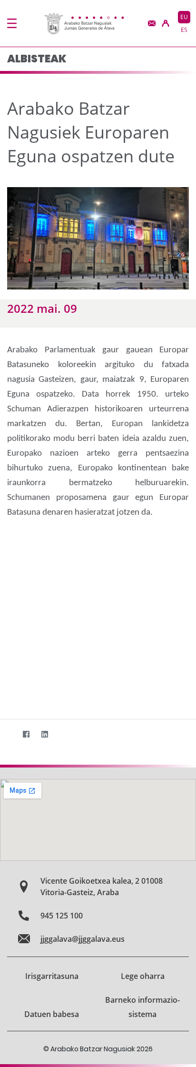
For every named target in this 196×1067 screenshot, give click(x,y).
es (184, 30)
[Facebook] (26, 734)
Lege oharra (143, 976)
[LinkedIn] (44, 734)
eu (184, 17)
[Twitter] (7, 734)
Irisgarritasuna (51, 976)
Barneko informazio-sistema (142, 1007)
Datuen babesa (51, 1014)
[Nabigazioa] (12, 23)
